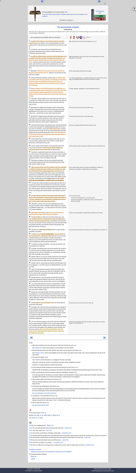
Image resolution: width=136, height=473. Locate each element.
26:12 (30, 430)
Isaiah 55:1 (66, 440)
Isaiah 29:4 (87, 437)
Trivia (43, 14)
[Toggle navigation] (105, 4)
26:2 (35, 415)
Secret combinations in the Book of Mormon (44, 393)
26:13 (33, 418)
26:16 (30, 435)
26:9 (30, 425)
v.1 (75, 345)
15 (36, 418)
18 (38, 418)
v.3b (46, 357)
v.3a (80, 350)
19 (45, 412)
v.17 (60, 379)
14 (40, 415)
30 (59, 415)
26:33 (30, 445)
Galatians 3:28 (90, 445)
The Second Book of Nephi (68, 27)
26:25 (30, 440)
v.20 (57, 386)
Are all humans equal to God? (40, 405)
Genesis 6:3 (68, 428)
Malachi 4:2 (50, 425)
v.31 (56, 395)
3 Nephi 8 (37, 359)
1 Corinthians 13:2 (58, 442)
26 (48, 415)
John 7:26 (49, 430)
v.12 (76, 367)
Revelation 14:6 (66, 433)
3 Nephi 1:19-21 (39, 353)
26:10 (42, 412)
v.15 (75, 372)
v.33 (47, 402)
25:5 (66, 12)
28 (53, 415)
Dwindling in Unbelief (35, 449)
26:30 (30, 442)
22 (40, 418)
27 (51, 415)
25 (44, 415)
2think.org (33, 456)
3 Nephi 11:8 (38, 347)
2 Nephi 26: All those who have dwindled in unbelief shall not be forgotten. (51, 451)
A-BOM (33, 459)
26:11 (30, 428)
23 (42, 415)
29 (57, 415)
